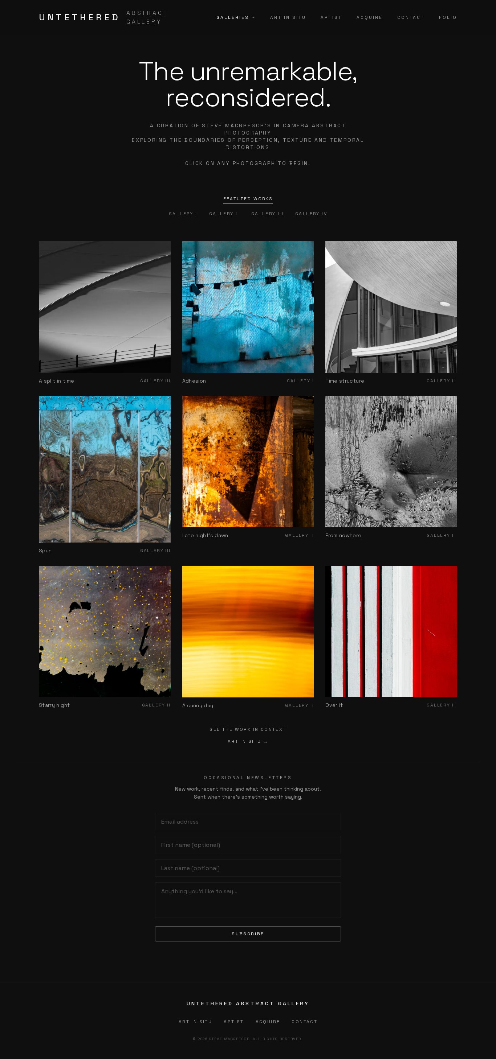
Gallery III (267, 214)
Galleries (232, 17)
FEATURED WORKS (248, 199)
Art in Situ (288, 17)
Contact (410, 17)
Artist (331, 17)
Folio (448, 17)
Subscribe (248, 934)
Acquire (370, 17)
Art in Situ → (248, 741)
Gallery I (183, 214)
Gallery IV (311, 214)
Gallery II (224, 214)
